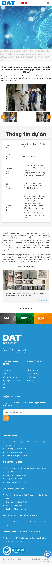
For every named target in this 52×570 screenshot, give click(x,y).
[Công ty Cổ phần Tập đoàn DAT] (8, 3)
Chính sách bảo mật (41, 561)
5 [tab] (31, 308)
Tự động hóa (8, 370)
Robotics (6, 374)
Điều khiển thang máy (11, 377)
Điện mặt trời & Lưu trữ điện (12, 382)
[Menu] (48, 3)
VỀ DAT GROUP (32, 370)
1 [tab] (20, 308)
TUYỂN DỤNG (32, 377)
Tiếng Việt (26, 3)
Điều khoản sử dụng (40, 559)
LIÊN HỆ (30, 381)
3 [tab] (26, 308)
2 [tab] (23, 308)
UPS (4, 388)
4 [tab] (28, 308)
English (22, 3)
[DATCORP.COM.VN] (8, 318)
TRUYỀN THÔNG (33, 374)
